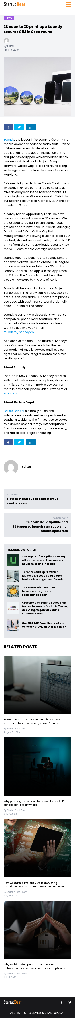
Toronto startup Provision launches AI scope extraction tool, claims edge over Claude (43, 575)
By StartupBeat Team (15, 728)
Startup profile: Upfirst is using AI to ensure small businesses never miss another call (43, 560)
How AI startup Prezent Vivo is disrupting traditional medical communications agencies (34, 884)
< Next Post (13, 494)
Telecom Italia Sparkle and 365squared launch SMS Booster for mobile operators (40, 526)
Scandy (9, 139)
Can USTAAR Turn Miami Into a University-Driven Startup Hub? (44, 625)
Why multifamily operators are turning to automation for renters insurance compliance (34, 966)
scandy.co (11, 393)
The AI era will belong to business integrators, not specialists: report (40, 591)
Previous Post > (60, 517)
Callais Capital (14, 411)
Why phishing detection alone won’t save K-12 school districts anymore (34, 803)
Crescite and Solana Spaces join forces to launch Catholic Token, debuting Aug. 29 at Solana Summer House (45, 608)
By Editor (9, 46)
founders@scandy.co (19, 332)
